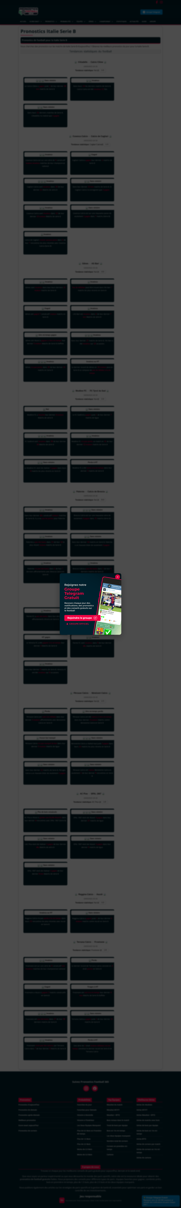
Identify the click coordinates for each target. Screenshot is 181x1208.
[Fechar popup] (117, 576)
